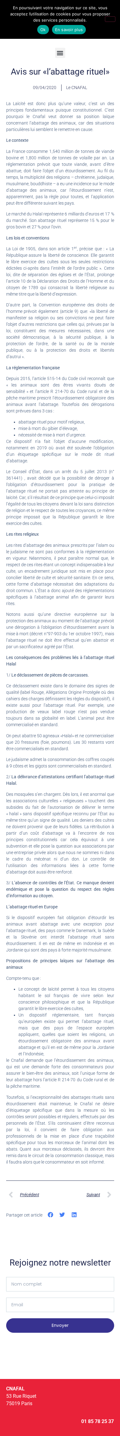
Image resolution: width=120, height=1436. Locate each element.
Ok (43, 29)
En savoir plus (69, 29)
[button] (60, 53)
